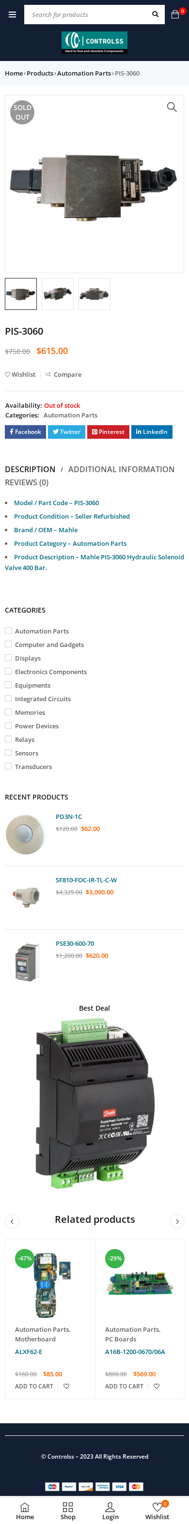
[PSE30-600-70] (26, 961)
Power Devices (37, 726)
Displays (28, 658)
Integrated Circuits (43, 698)
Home (14, 73)
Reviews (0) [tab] (26, 482)
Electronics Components (51, 671)
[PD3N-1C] (26, 834)
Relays (24, 739)
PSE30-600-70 (75, 943)
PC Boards (120, 1339)
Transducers (33, 766)
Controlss (60, 1456)
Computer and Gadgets (49, 644)
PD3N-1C (69, 816)
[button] (172, 107)
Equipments (32, 685)
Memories (30, 712)
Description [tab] (30, 469)
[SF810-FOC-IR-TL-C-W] (26, 898)
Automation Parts (84, 73)
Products (40, 73)
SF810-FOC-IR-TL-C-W (86, 880)
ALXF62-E (28, 1351)
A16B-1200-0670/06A (135, 1351)
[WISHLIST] (66, 1386)
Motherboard (35, 1339)
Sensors (26, 753)
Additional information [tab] (121, 469)
